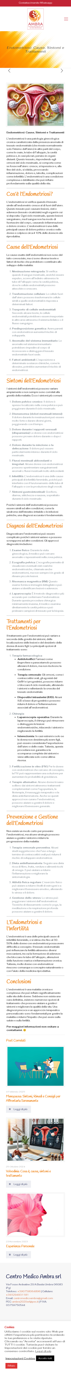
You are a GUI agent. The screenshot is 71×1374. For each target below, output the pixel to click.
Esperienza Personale (20, 1246)
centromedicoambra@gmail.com (33, 1298)
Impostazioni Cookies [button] (20, 1358)
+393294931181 (17, 1294)
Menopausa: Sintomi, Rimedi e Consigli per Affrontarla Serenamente (33, 1098)
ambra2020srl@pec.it (25, 1301)
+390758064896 (29, 1291)
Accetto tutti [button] (45, 1358)
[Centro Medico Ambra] (35, 18)
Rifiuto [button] (11, 1365)
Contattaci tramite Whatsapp (35, 2)
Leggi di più (43, 1351)
